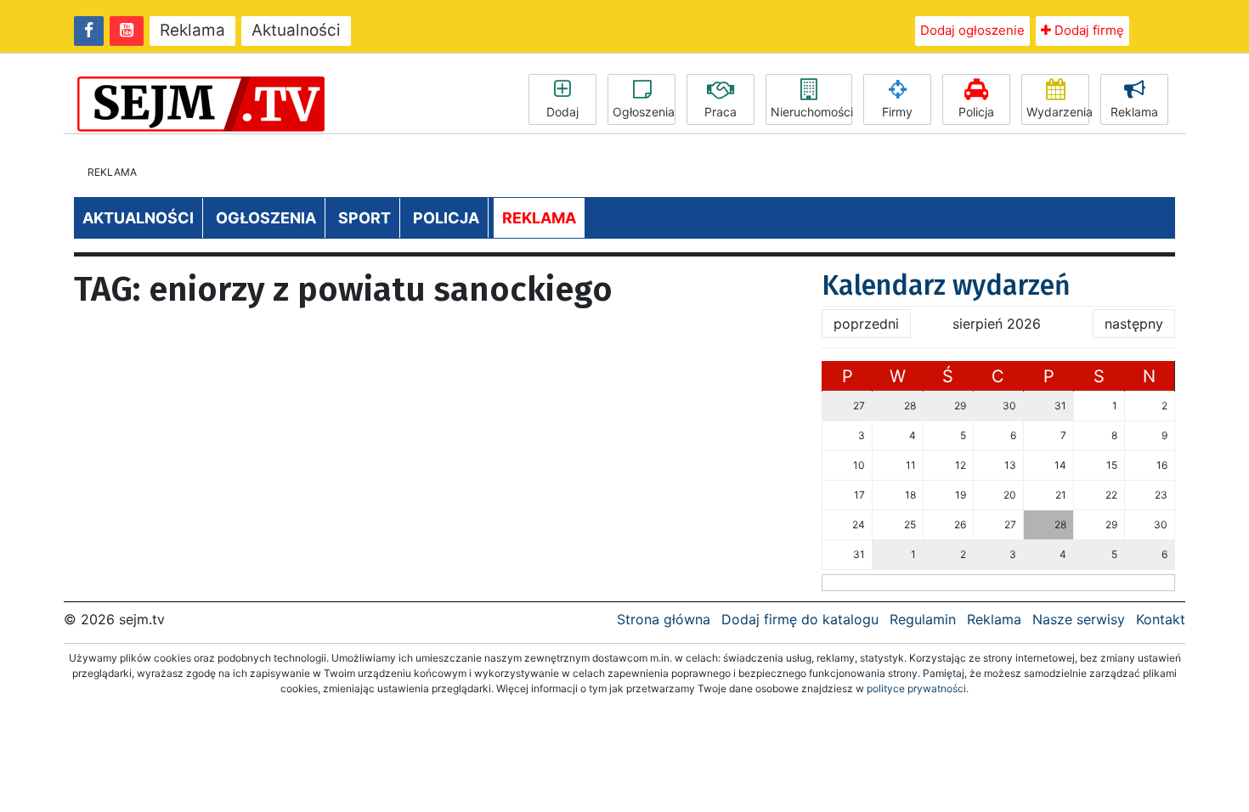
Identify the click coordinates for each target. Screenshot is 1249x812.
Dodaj (562, 111)
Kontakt (1160, 619)
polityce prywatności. (918, 688)
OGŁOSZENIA (266, 218)
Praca (720, 111)
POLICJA (446, 218)
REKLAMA (539, 218)
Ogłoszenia (644, 111)
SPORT (364, 218)
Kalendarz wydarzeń (946, 285)
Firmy (897, 111)
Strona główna (663, 619)
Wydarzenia (1057, 111)
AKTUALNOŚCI (138, 218)
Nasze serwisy (1078, 619)
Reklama (192, 30)
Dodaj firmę (1087, 30)
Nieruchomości (811, 111)
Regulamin (923, 619)
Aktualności (296, 30)
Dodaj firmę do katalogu (800, 619)
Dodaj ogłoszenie (972, 30)
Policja (976, 111)
